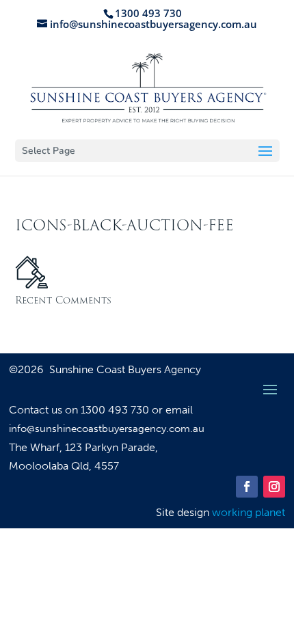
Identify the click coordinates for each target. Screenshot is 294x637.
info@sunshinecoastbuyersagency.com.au (106, 428)
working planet (248, 512)
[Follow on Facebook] (247, 487)
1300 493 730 (116, 409)
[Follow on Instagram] (274, 487)
